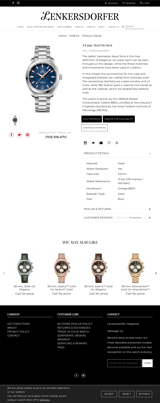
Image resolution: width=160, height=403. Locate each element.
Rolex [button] (21, 27)
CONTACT (13, 335)
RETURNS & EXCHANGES (73, 327)
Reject (126, 394)
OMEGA (74, 35)
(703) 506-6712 (56, 137)
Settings (144, 394)
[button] (122, 27)
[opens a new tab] (13, 3)
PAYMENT (63, 339)
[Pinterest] (27, 134)
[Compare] (117, 142)
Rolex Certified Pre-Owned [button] (40, 27)
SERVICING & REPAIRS (72, 343)
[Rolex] (146, 15)
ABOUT (12, 327)
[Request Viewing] (93, 142)
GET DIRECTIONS (18, 323)
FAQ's (61, 347)
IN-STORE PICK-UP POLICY (74, 323)
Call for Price (91, 119)
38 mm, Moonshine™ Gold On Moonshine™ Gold (135, 289)
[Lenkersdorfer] (80, 15)
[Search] (134, 26)
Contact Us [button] (113, 27)
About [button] (101, 27)
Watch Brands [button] (65, 27)
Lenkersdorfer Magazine (123, 323)
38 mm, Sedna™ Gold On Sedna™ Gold (61, 288)
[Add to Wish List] (109, 142)
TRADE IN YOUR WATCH (73, 331)
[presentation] (4, 274)
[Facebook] (11, 134)
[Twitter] (19, 134)
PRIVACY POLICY (18, 331)
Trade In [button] (91, 27)
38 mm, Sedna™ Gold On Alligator (98, 288)
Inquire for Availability (118, 119)
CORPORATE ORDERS (71, 335)
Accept (109, 394)
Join (147, 363)
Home (62, 35)
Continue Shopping (94, 128)
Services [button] (79, 27)
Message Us (115, 331)
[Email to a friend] (101, 142)
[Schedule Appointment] (85, 142)
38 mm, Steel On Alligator (25, 288)
